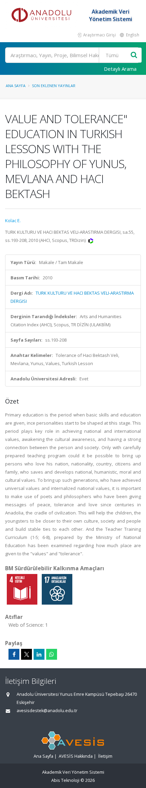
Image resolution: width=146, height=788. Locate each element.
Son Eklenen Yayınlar (53, 85)
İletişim (105, 756)
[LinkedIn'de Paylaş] (39, 654)
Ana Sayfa (15, 85)
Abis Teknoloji (65, 780)
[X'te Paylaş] (26, 654)
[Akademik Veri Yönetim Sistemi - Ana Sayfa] (42, 15)
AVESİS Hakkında (76, 756)
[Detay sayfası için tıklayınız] (22, 589)
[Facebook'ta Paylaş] (13, 654)
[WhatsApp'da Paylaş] (51, 654)
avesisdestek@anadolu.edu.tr (47, 710)
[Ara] (134, 55)
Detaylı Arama (120, 68)
